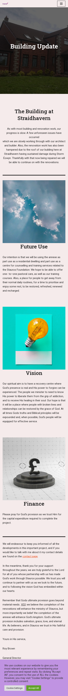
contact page (30, 556)
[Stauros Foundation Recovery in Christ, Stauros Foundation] (6, 4)
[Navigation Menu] (61, 4)
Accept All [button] (33, 688)
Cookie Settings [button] (14, 688)
